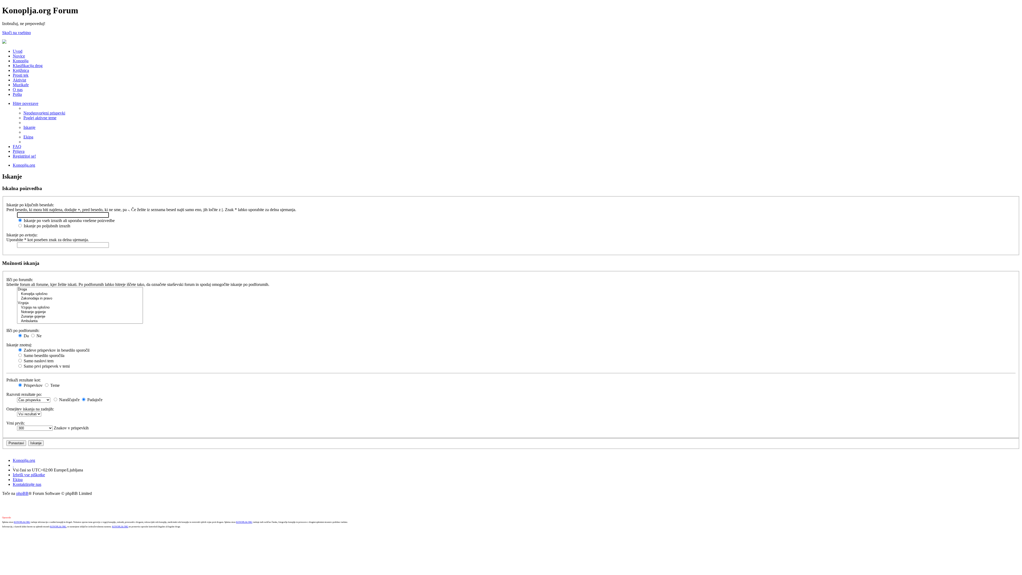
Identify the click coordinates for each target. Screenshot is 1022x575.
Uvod (17, 51)
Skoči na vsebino (16, 32)
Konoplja (20, 61)
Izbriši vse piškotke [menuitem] (29, 475)
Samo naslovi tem (38, 361)
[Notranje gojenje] (80, 312)
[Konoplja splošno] (80, 294)
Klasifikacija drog (28, 65)
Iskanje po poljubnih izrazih (46, 226)
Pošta (17, 94)
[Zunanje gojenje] (80, 316)
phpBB (22, 493)
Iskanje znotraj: (19, 345)
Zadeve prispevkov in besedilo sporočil (56, 350)
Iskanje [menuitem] (29, 127)
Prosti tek (20, 75)
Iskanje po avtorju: (22, 235)
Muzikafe (21, 85)
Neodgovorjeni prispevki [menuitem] (44, 113)
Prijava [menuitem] (18, 151)
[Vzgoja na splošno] (80, 307)
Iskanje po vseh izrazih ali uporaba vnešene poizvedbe (69, 220)
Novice (19, 56)
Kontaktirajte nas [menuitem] (27, 484)
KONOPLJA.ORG (22, 522)
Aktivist (19, 80)
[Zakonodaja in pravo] (80, 298)
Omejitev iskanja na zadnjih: (30, 409)
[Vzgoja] (80, 303)
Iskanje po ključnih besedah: (30, 205)
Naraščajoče (69, 399)
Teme (54, 385)
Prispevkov (33, 385)
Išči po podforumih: (22, 330)
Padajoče (94, 399)
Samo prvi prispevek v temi (46, 366)
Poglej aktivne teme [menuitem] (39, 118)
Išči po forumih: (19, 279)
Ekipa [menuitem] (28, 137)
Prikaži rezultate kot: (23, 380)
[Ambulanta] (80, 321)
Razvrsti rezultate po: (24, 394)
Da (26, 336)
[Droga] (80, 289)
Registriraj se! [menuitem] (24, 156)
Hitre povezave (25, 103)
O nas (18, 89)
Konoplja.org (24, 165)
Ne (38, 336)
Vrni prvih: (15, 423)
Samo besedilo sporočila (43, 355)
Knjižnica (21, 70)
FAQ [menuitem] (17, 146)
